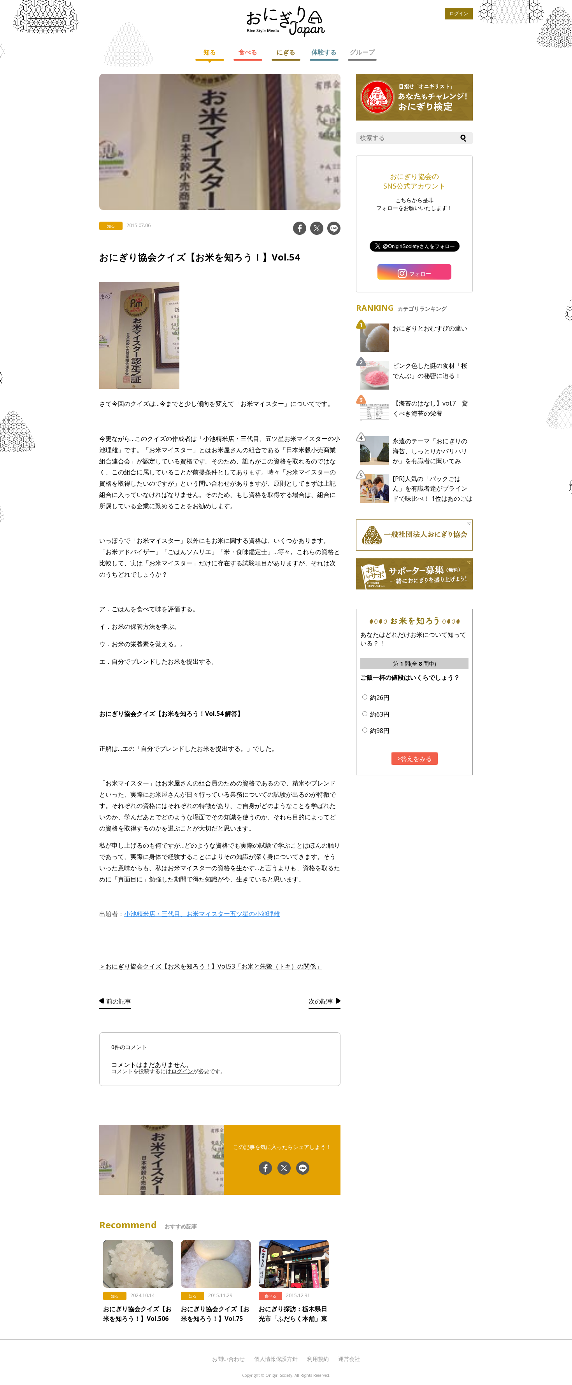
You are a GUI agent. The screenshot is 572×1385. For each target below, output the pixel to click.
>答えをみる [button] (414, 758)
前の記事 (118, 1001)
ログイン (458, 13)
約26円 (380, 697)
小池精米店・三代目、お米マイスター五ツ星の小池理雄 (202, 913)
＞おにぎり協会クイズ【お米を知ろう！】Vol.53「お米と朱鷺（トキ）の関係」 (210, 966)
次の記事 (321, 1001)
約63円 (380, 714)
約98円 (380, 730)
